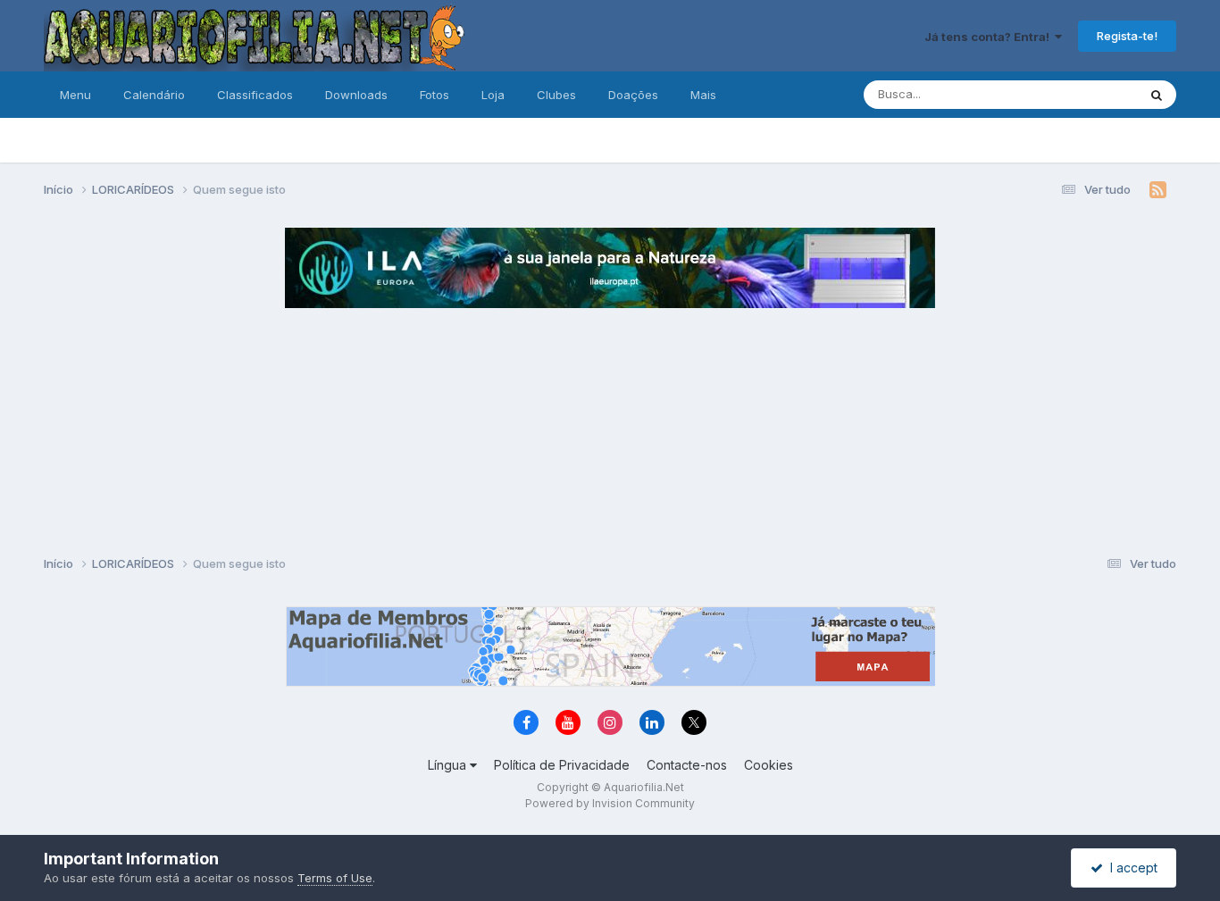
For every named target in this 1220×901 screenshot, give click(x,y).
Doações (633, 95)
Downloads (356, 95)
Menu (75, 95)
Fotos (434, 95)
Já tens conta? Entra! (989, 36)
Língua (449, 764)
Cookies (768, 764)
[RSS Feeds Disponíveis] (1158, 190)
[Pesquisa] (1156, 94)
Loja (493, 95)
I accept (1130, 867)
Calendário (154, 95)
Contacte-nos (687, 764)
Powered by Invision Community (610, 803)
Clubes (556, 95)
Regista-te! (1127, 36)
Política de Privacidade (562, 764)
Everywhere (1081, 94)
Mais (703, 95)
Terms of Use (334, 878)
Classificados (255, 95)
